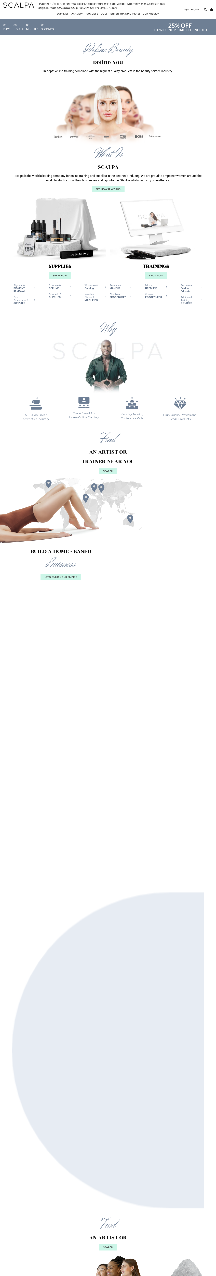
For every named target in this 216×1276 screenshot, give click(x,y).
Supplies (63, 13)
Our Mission (151, 13)
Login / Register (191, 9)
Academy (77, 13)
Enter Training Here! (125, 13)
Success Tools (97, 13)
